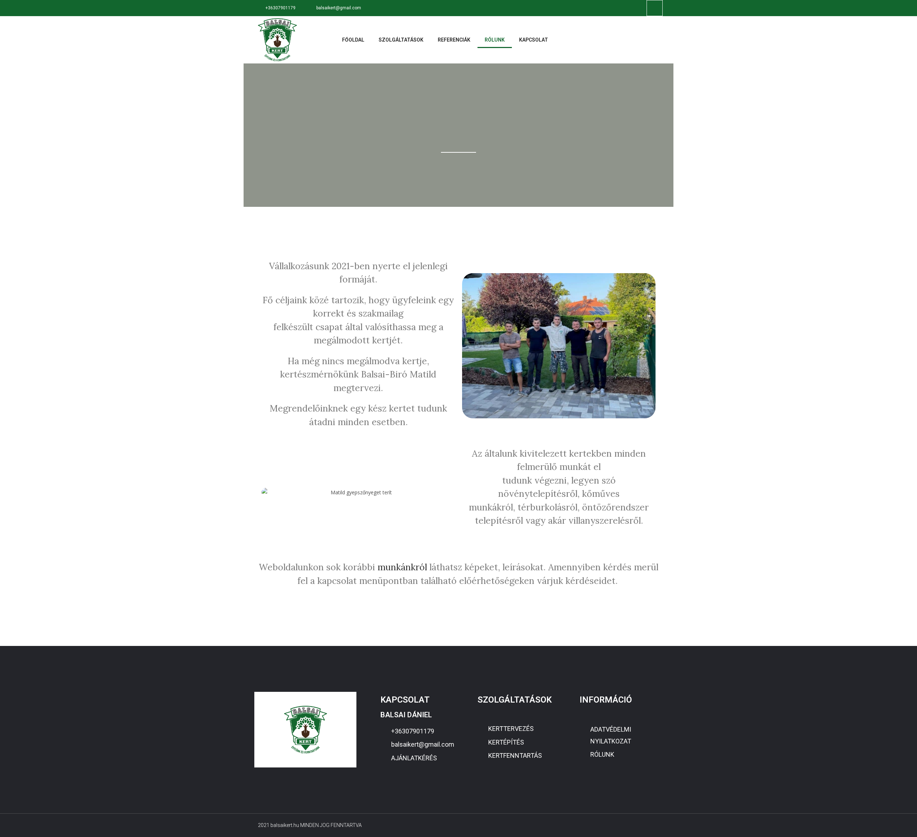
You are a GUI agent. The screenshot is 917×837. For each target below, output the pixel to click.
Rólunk (495, 40)
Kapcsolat (533, 40)
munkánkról (402, 567)
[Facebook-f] (655, 8)
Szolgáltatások (401, 40)
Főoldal (353, 40)
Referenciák (454, 40)
